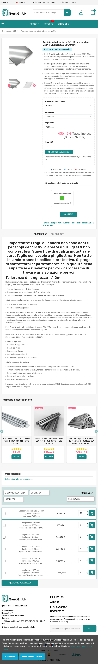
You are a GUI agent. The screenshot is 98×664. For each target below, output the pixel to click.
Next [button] (96, 431)
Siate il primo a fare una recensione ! (19, 479)
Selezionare (75, 499)
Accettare (10, 656)
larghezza (49, 123)
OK (89, 628)
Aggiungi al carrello (92, 513)
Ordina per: (87, 493)
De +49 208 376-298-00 (44, 2)
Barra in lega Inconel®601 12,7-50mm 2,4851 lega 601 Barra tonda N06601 (81, 441)
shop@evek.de (29, 627)
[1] (12, 449)
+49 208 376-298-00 (26, 621)
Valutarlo (68, 214)
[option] (16, 434)
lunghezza (49, 112)
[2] (14, 449)
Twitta (69, 170)
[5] (21, 449)
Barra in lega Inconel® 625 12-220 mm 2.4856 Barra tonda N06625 (49, 441)
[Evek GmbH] (14, 12)
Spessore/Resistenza (50, 101)
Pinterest (82, 170)
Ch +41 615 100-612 (68, 2)
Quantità (49, 142)
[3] (16, 449)
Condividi (57, 170)
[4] (19, 449)
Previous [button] (1, 431)
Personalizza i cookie (32, 656)
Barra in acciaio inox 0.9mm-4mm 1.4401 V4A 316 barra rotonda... (16, 441)
